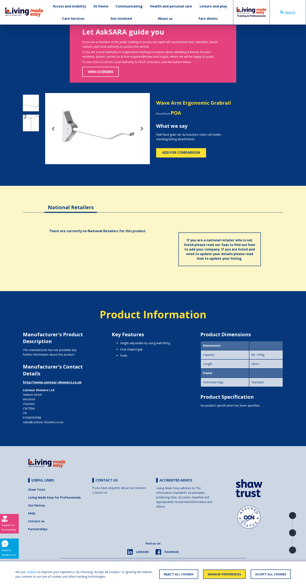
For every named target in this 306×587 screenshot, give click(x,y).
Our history (36, 505)
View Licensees (100, 71)
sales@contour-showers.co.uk (43, 422)
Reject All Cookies (179, 574)
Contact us (36, 521)
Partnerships (37, 529)
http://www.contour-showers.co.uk (52, 382)
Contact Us (99, 492)
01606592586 (32, 417)
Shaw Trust (36, 489)
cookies (31, 572)
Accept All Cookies (270, 574)
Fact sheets (208, 18)
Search (290, 12)
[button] (53, 128)
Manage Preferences (224, 574)
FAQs (32, 513)
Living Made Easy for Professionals (54, 497)
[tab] (71, 204)
